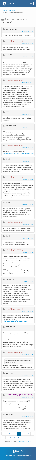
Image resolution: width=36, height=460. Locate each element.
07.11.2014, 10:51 (27, 114)
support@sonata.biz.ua (24, 441)
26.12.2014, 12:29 (27, 281)
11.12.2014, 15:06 (27, 238)
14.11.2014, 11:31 (27, 147)
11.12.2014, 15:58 (27, 252)
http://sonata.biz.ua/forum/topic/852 (15, 321)
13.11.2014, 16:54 (27, 128)
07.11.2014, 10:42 (27, 82)
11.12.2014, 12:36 (27, 179)
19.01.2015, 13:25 (27, 354)
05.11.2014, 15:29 (27, 43)
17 (11, 437)
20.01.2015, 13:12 (27, 375)
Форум (5, 10)
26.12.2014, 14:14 (27, 311)
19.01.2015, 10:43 (27, 329)
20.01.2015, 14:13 (27, 397)
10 (3, 437)
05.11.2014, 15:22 (27, 31)
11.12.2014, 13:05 (27, 224)
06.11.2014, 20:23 (27, 57)
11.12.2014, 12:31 (27, 161)
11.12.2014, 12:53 (27, 205)
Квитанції (12, 10)
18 (15, 437)
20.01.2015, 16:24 (27, 416)
